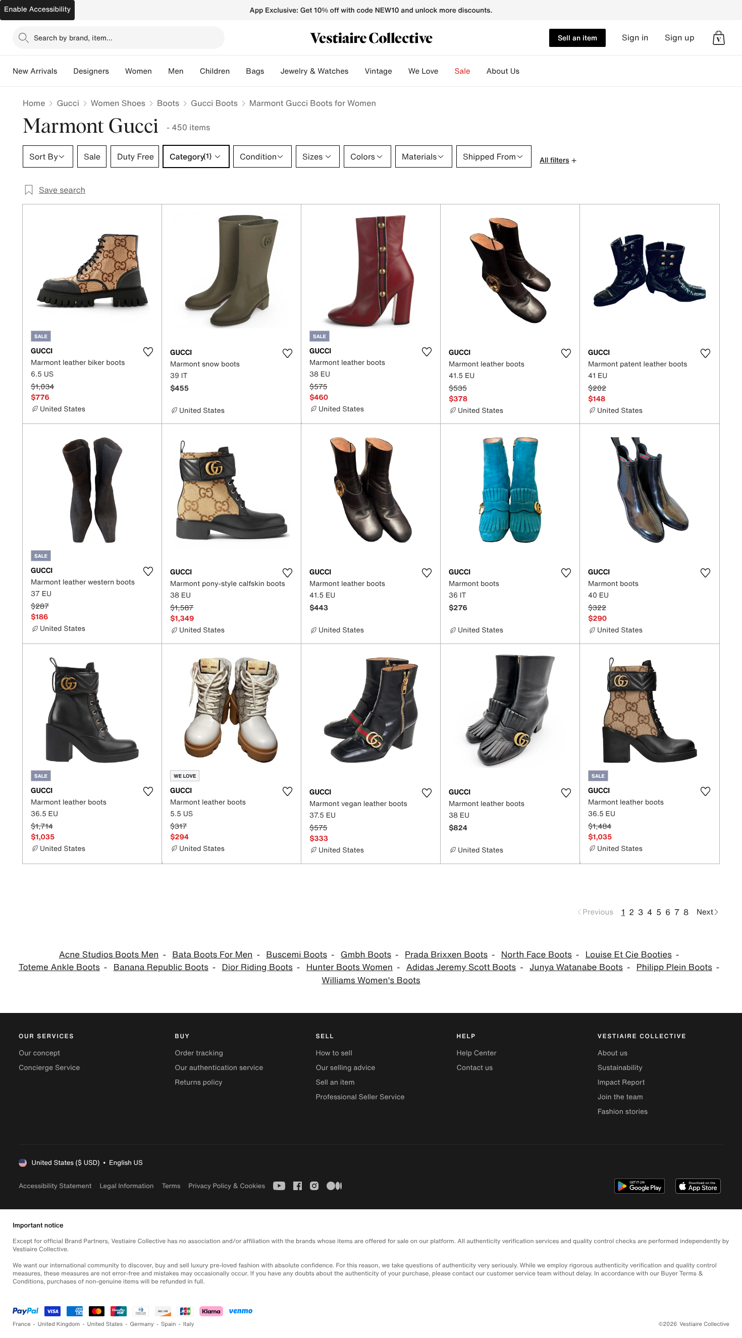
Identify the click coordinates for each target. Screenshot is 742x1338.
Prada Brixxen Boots (446, 954)
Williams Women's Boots (371, 980)
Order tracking (199, 1053)
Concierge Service (49, 1067)
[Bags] (272, 71)
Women (138, 71)
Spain (168, 1324)
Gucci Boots (214, 103)
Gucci (68, 103)
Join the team (620, 1097)
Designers (91, 71)
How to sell (333, 1053)
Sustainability (620, 1067)
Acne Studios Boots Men (109, 954)
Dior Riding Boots (257, 967)
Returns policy (198, 1082)
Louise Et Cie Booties (629, 954)
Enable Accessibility (37, 9)
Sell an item (577, 37)
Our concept (39, 1053)
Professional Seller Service (359, 1097)
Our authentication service (219, 1067)
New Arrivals (35, 71)
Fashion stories (623, 1111)
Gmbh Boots (366, 954)
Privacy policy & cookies (226, 1186)
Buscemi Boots (296, 954)
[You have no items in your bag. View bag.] (719, 38)
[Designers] (117, 71)
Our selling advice (345, 1067)
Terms (171, 1186)
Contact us (475, 1067)
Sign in (635, 37)
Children (215, 71)
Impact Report (621, 1082)
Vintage (378, 71)
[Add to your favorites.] (148, 352)
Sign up (680, 37)
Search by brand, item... (73, 37)
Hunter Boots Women (349, 967)
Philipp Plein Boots (674, 967)
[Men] (192, 71)
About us (612, 1053)
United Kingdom (59, 1324)
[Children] (238, 71)
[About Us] (527, 71)
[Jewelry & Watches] (356, 71)
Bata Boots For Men (212, 954)
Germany (142, 1324)
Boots (168, 103)
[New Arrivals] (65, 71)
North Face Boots (536, 954)
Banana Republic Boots (161, 967)
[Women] (160, 71)
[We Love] (447, 71)
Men (176, 71)
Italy (188, 1324)
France (22, 1324)
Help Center (477, 1053)
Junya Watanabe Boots (576, 967)
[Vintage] (400, 71)
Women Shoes (118, 103)
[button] (719, 38)
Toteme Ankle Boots (59, 967)
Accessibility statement (55, 1186)
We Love (423, 71)
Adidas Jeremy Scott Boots (461, 967)
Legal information (126, 1186)
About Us (503, 71)
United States (105, 1324)
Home (34, 103)
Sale (462, 71)
